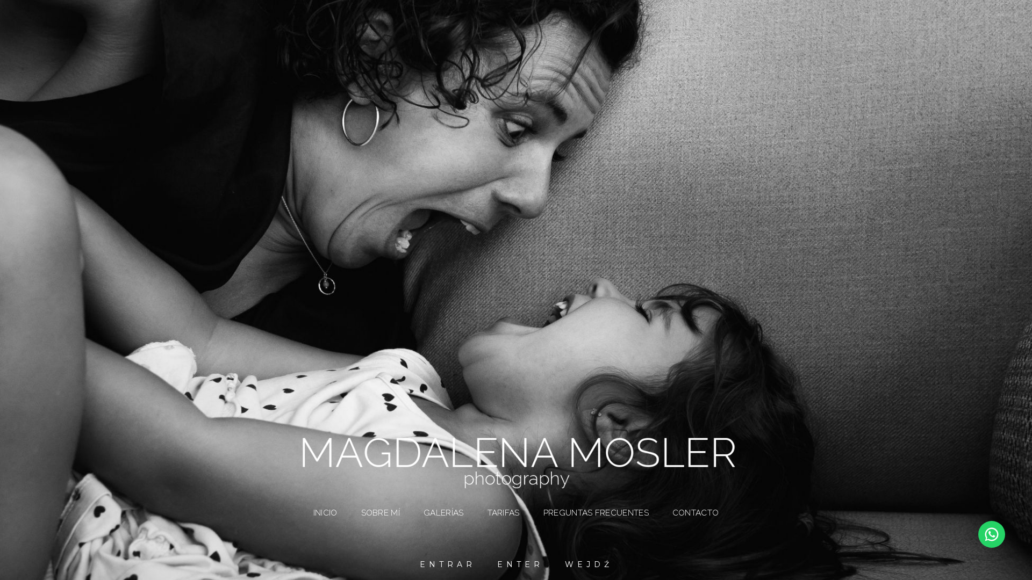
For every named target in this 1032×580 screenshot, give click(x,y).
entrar (448, 564)
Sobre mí (380, 513)
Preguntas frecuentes (596, 513)
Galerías (443, 513)
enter (520, 564)
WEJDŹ (589, 564)
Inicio (325, 513)
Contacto (695, 513)
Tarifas (504, 513)
